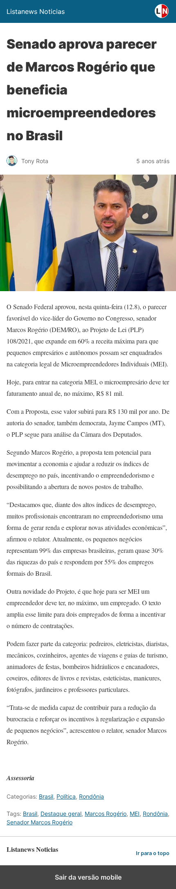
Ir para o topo (152, 853)
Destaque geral (61, 813)
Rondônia (91, 796)
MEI (135, 813)
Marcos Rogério (105, 813)
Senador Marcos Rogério (39, 822)
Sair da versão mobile (88, 877)
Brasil (46, 796)
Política (66, 796)
